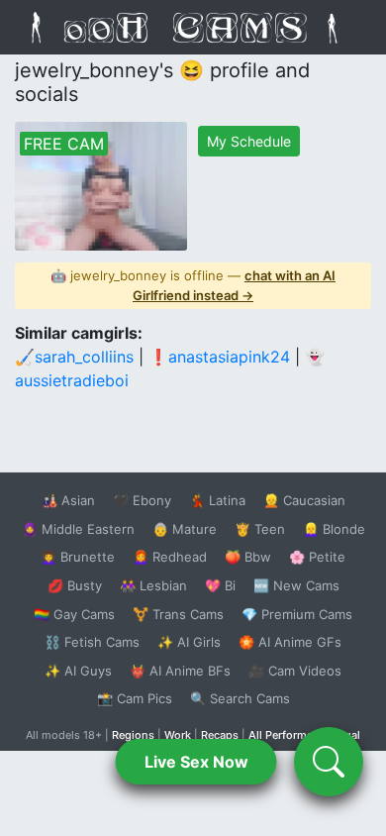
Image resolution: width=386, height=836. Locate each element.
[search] (328, 761)
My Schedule (249, 141)
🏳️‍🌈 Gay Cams (74, 614)
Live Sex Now (196, 762)
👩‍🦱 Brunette (78, 557)
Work (177, 735)
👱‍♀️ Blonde (334, 529)
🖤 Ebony (142, 500)
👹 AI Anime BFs (180, 671)
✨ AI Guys (78, 671)
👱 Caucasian (304, 500)
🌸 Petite (317, 557)
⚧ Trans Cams (178, 614)
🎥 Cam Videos (294, 671)
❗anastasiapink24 (219, 356)
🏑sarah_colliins (74, 356)
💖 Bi (220, 585)
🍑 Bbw (248, 557)
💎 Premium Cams (296, 614)
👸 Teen (260, 529)
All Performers (285, 735)
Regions (133, 735)
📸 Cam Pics (134, 698)
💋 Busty (75, 585)
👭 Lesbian (153, 585)
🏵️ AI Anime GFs (290, 642)
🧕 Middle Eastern (78, 529)
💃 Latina (217, 500)
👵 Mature (184, 529)
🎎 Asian (68, 500)
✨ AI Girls (189, 642)
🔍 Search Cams (240, 698)
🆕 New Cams (296, 585)
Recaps (220, 735)
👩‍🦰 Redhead (170, 557)
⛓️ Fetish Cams (92, 642)
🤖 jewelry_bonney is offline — (193, 285)
